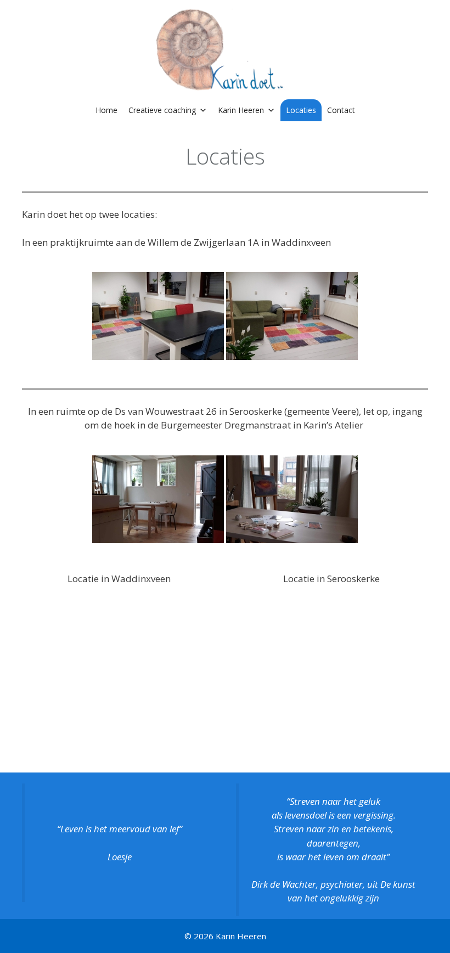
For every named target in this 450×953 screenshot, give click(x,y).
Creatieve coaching (162, 110)
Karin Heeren (241, 110)
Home (106, 110)
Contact (341, 110)
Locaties (301, 110)
